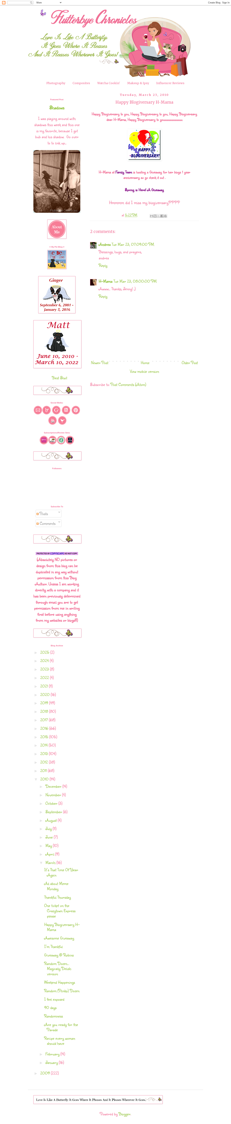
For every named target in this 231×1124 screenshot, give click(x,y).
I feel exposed (54, 999)
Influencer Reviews (170, 83)
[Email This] (151, 216)
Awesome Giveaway (59, 938)
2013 (44, 753)
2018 (44, 711)
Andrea (105, 244)
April (50, 854)
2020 (45, 694)
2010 (45, 779)
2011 (44, 770)
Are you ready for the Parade (61, 1027)
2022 (45, 677)
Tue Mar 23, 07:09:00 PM (133, 244)
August (51, 820)
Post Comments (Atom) (128, 384)
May (49, 845)
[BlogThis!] (155, 216)
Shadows (56, 107)
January (52, 1062)
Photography (55, 83)
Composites (81, 83)
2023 (45, 669)
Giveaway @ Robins (59, 955)
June (49, 837)
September (54, 811)
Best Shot (59, 378)
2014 (44, 745)
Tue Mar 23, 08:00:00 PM (135, 281)
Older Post (190, 362)
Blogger (124, 1114)
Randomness (53, 1016)
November (53, 794)
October (51, 803)
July (49, 828)
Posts (43, 513)
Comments (47, 523)
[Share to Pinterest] (165, 216)
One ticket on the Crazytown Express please (59, 911)
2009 (45, 1073)
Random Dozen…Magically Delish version (57, 969)
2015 (44, 737)
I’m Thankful (53, 946)
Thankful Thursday (57, 897)
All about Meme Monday (56, 886)
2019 (44, 703)
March (50, 862)
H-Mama (105, 281)
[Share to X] (158, 216)
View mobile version (144, 371)
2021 (44, 686)
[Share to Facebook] (162, 216)
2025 (45, 652)
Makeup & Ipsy (138, 83)
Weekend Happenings (59, 982)
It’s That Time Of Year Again (61, 872)
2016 (44, 728)
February (52, 1054)
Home (145, 362)
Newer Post (99, 362)
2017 (44, 720)
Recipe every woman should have (59, 1040)
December (53, 786)
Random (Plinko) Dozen (61, 990)
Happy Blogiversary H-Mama (62, 927)
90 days (50, 1007)
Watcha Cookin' (108, 83)
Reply (103, 265)
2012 (44, 762)
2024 (45, 660)
